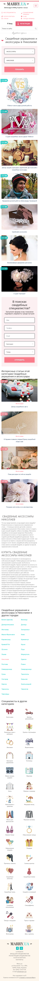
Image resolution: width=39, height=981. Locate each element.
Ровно (23, 664)
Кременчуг (25, 639)
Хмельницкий (26, 684)
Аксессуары (19, 403)
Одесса (23, 659)
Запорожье (25, 630)
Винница (24, 620)
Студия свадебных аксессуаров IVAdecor (20, 137)
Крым (23, 644)
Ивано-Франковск (8, 634)
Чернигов (24, 689)
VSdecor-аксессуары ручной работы (19, 105)
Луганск (5, 649)
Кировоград (6, 639)
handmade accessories (19, 232)
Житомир (5, 630)
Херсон (4, 684)
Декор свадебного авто (19, 407)
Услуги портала (19, 957)
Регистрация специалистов (19, 956)
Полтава (5, 664)
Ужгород (5, 679)
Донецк (24, 625)
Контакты (19, 959)
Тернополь (25, 674)
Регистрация (25, 23)
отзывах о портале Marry (27, 977)
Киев (23, 634)
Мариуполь (25, 654)
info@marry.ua (21, 971)
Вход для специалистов (19, 954)
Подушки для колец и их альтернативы (19, 507)
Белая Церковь (7, 620)
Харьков (24, 679)
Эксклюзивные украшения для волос (19, 263)
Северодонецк (7, 669)
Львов (4, 654)
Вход (10, 23)
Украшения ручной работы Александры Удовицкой (19, 201)
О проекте (19, 952)
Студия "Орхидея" (20, 294)
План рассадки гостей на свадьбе (19, 474)
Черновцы (5, 694)
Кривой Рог (6, 644)
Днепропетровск (8, 625)
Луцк (23, 649)
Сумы (4, 674)
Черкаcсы (5, 689)
